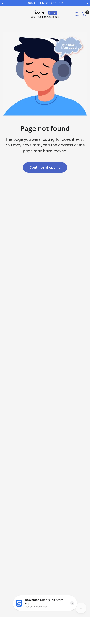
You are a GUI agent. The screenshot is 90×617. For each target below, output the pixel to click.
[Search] (76, 14)
